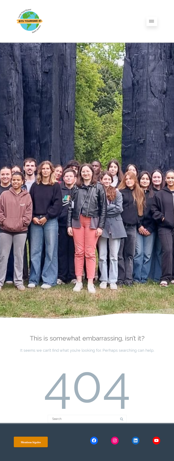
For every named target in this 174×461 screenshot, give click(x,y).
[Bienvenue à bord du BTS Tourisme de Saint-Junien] (30, 41)
